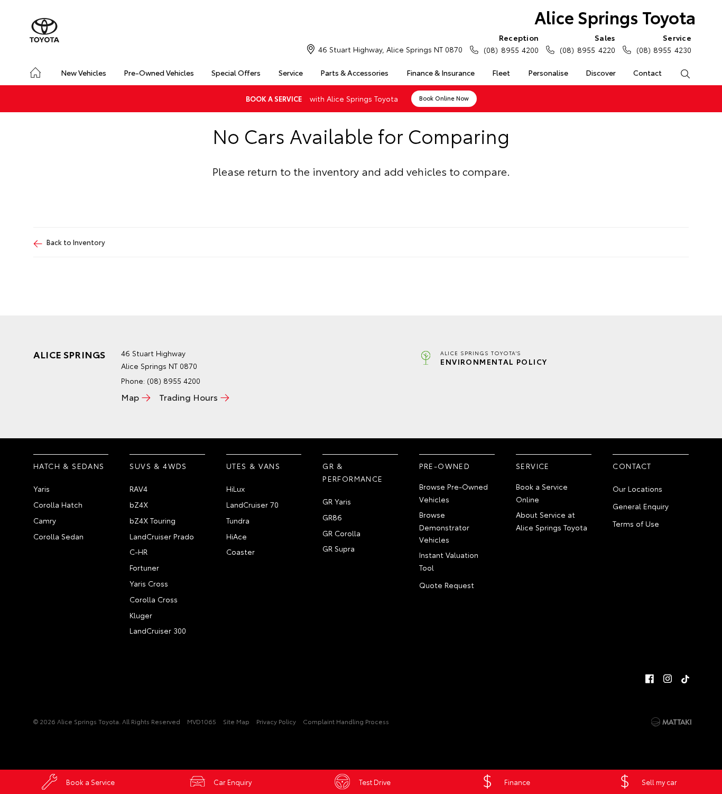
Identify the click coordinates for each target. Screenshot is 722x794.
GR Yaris (336, 501)
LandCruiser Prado (161, 536)
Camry (44, 520)
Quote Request (446, 585)
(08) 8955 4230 (663, 43)
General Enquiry (641, 506)
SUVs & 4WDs (158, 466)
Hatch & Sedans (69, 466)
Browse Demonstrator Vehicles (444, 527)
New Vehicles (83, 72)
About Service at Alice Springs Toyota (551, 521)
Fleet (501, 72)
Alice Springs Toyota (615, 17)
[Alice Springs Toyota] (44, 30)
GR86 (332, 517)
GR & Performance (352, 472)
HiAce (236, 536)
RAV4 (138, 488)
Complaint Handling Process (346, 721)
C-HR (138, 551)
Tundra (237, 520)
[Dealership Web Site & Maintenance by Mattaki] (671, 722)
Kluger (140, 615)
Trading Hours (188, 397)
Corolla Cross (153, 599)
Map (130, 397)
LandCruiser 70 (252, 504)
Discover (601, 72)
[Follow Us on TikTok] (685, 678)
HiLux (235, 488)
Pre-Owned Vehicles (159, 72)
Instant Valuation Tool (448, 561)
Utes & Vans (253, 466)
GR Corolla (341, 533)
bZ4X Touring (152, 520)
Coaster (240, 551)
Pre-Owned (444, 466)
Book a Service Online (542, 492)
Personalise (548, 72)
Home (35, 70)
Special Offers (236, 72)
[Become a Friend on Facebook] (649, 678)
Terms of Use (636, 523)
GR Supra (338, 548)
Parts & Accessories (354, 72)
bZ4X (138, 504)
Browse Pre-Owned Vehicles (453, 492)
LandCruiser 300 (157, 630)
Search (685, 73)
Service (291, 72)
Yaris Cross (148, 583)
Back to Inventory (76, 242)
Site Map (236, 721)
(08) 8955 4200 (511, 43)
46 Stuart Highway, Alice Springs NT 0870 (390, 49)
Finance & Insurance (440, 72)
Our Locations (637, 488)
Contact (647, 72)
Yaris (41, 488)
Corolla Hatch (57, 504)
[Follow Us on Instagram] (667, 678)
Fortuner (144, 567)
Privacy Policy (276, 721)
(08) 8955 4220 (587, 43)
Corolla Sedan (58, 536)
